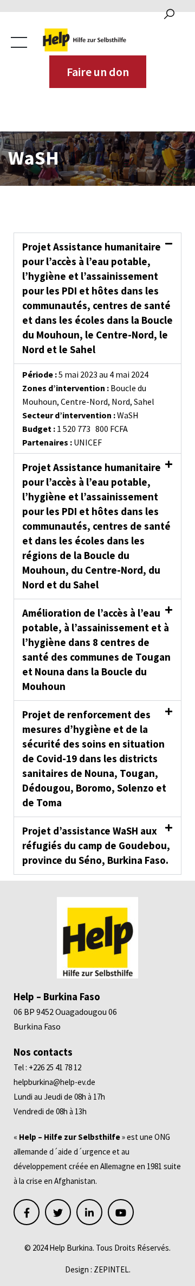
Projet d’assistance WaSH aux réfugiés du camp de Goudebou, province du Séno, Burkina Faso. (96, 845)
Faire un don (98, 71)
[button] (97, 298)
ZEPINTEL (111, 1269)
